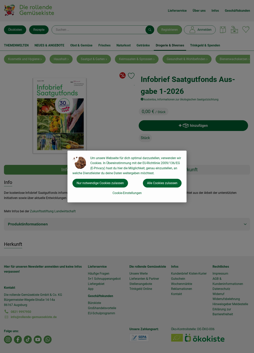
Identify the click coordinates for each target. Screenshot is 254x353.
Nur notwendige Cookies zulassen (100, 183)
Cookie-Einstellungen (127, 193)
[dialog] (127, 176)
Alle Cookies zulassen (162, 183)
